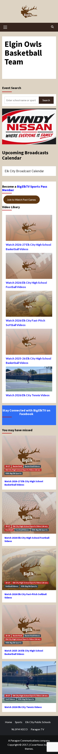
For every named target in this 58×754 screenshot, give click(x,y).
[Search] (52, 27)
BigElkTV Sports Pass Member (24, 188)
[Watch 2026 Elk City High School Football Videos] (29, 266)
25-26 (7, 636)
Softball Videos (11, 586)
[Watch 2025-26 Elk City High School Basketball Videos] (29, 342)
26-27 (7, 466)
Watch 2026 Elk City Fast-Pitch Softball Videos (25, 322)
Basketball (17, 466)
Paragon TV (37, 729)
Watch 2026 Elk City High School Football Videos (26, 285)
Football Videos (22, 530)
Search (46, 100)
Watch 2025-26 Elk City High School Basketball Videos (28, 360)
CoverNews (36, 744)
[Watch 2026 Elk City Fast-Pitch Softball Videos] (29, 304)
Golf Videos (10, 699)
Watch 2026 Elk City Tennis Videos (27, 395)
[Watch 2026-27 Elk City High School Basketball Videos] (29, 228)
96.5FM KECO (19, 729)
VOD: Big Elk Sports (13, 473)
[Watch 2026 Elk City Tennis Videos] (29, 380)
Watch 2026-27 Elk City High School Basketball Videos (28, 247)
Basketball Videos (32, 466)
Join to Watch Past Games (21, 199)
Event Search (11, 88)
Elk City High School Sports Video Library (22, 470)
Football (9, 530)
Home (8, 722)
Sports (18, 722)
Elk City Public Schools (38, 722)
